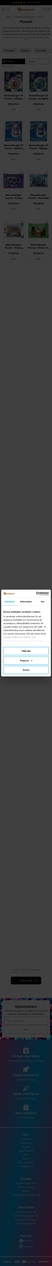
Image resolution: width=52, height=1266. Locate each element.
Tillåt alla (26, 651)
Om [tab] (42, 601)
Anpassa (24, 660)
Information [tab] (26, 601)
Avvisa (26, 670)
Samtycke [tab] (9, 601)
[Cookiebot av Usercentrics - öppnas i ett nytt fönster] (37, 593)
